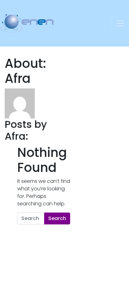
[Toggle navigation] (120, 23)
